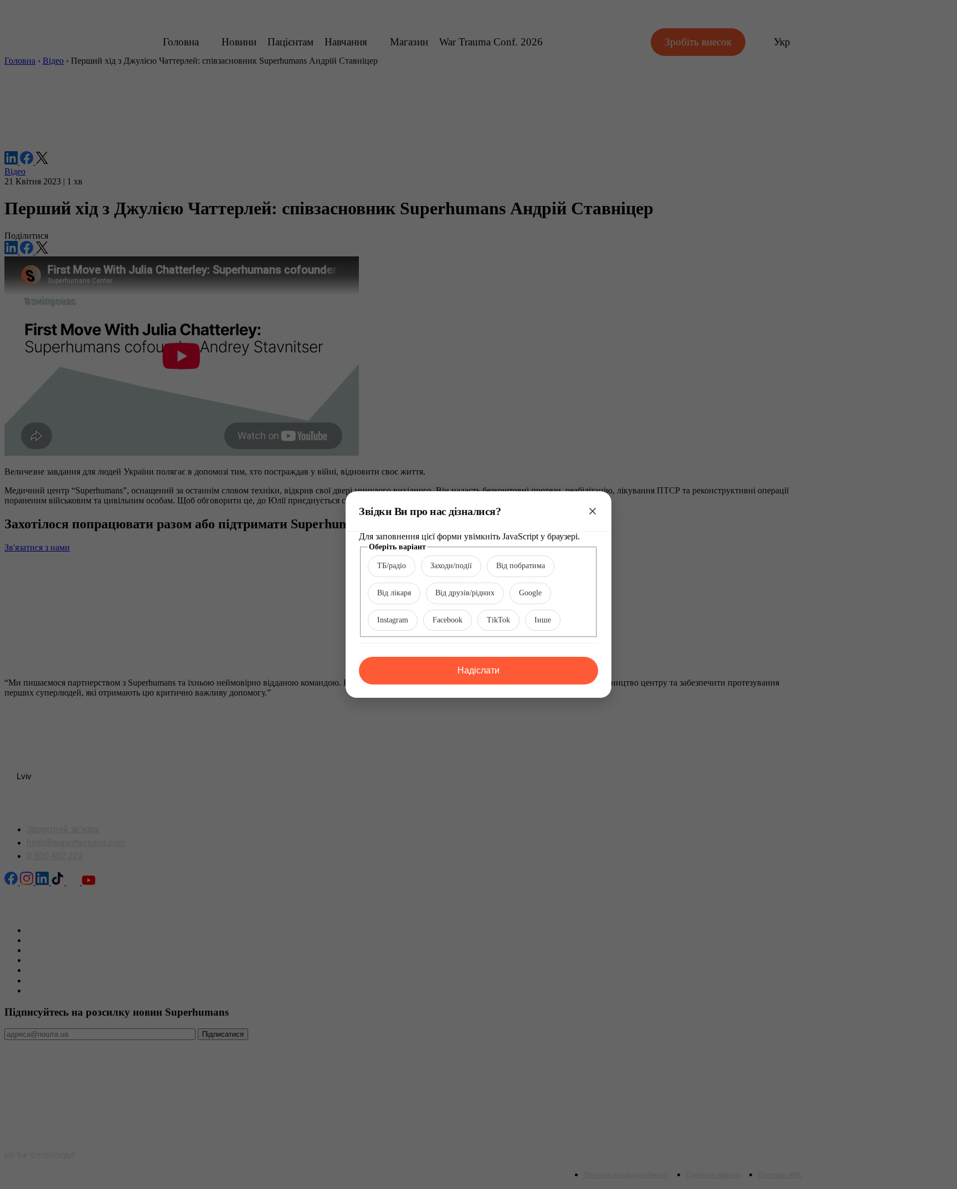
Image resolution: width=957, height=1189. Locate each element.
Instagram (392, 620)
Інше (542, 620)
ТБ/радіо (391, 566)
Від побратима (520, 566)
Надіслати (478, 670)
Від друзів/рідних (465, 593)
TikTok (498, 620)
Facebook (447, 620)
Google (530, 593)
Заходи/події (451, 566)
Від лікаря (394, 593)
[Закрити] (592, 511)
